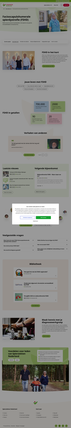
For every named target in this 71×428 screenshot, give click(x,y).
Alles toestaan (43, 217)
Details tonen (35, 220)
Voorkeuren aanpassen (27, 217)
